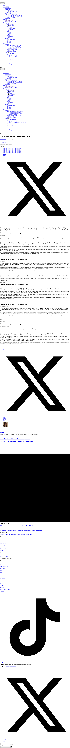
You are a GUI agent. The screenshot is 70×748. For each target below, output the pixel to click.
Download (6, 62)
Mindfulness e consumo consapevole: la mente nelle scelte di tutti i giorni (16, 525)
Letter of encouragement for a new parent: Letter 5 (12, 152)
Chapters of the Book (13, 11)
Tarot (8, 54)
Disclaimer (2, 583)
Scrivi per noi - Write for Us (5, 589)
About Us (2, 585)
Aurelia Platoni (3, 142)
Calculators (7, 44)
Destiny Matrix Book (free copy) (10, 20)
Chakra (8, 30)
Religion (8, 34)
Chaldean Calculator (10, 50)
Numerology (9, 26)
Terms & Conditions (3, 581)
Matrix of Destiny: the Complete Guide (7, 554)
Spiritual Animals (10, 36)
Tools (4, 43)
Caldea (10, 27)
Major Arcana (7, 18)
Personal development (11, 39)
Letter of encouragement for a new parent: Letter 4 (12, 151)
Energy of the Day (8, 13)
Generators (7, 57)
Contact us (2, 587)
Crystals (8, 37)
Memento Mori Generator (11, 59)
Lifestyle (6, 38)
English (2, 591)
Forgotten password (8, 64)
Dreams (8, 35)
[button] (1, 67)
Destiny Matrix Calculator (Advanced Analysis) (15, 45)
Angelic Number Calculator (12, 48)
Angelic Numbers (12, 28)
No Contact (9, 42)
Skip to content (3, 1)
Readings (6, 52)
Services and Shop (8, 8)
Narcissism (9, 41)
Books (8, 40)
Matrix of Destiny (6, 7)
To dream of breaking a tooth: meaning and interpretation (16, 441)
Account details (7, 63)
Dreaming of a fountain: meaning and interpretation (15, 439)
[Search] (11, 747)
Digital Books (7, 9)
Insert (12, 744)
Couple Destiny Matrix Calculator (15, 46)
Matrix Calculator (3, 562)
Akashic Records (10, 29)
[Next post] (0, 443)
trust (63, 240)
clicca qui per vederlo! (30, 0)
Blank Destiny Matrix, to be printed (11, 21)
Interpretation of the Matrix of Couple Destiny (15, 15)
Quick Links (7, 6)
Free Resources (5, 19)
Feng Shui (9, 32)
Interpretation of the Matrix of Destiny (11, 14)
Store (1, 570)
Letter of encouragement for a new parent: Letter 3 (12, 150)
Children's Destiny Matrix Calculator (15, 47)
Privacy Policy (2, 578)
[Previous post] (0, 436)
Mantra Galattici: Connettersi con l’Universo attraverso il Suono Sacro (16, 534)
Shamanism (9, 33)
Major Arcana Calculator (11, 51)
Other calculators (3, 568)
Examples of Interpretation (11, 17)
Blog (3, 22)
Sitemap (1, 573)
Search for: (2, 745)
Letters (4, 139)
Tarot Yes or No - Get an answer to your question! (17, 56)
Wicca (8, 31)
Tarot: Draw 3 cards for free (14, 55)
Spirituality (7, 23)
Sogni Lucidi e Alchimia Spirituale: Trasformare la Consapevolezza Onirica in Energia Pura (21, 530)
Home (4, 5)
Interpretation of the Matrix (5, 556)
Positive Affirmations (10, 58)
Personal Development (4, 548)
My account (5, 60)
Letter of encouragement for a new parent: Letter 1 (12, 148)
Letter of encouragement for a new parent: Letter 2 (12, 149)
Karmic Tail (9, 12)
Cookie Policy (2, 580)
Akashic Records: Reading (11, 53)
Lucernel (7, 666)
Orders (6, 61)
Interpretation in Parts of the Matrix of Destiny (15, 16)
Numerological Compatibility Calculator (14, 49)
